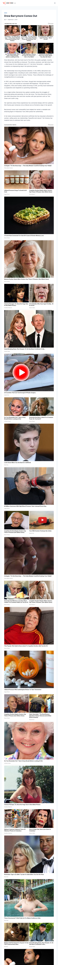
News (5, 12)
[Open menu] (54, 3)
